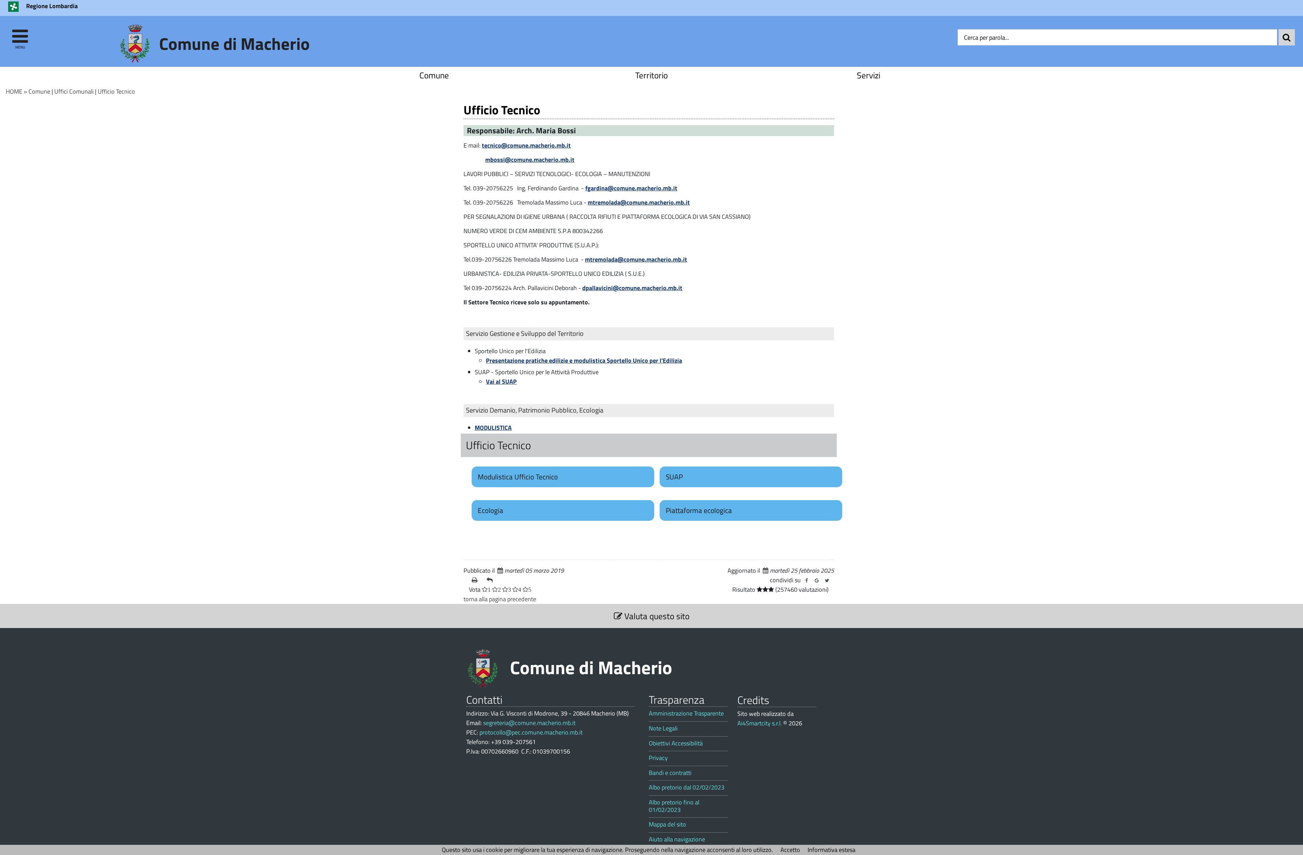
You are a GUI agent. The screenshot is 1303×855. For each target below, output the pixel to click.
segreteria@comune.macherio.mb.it (529, 722)
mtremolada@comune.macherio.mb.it (639, 202)
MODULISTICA (493, 427)
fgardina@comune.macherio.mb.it (631, 188)
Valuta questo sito (656, 616)
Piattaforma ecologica (699, 510)
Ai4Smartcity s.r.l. (759, 723)
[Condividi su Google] (816, 580)
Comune (434, 75)
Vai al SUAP (501, 381)
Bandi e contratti (670, 773)
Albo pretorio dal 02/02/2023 (686, 787)
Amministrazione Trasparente (686, 713)
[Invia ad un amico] (491, 580)
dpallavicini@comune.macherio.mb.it (632, 287)
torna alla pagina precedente (500, 599)
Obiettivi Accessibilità (676, 743)
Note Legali (663, 728)
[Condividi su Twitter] (827, 580)
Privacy (658, 758)
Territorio (651, 75)
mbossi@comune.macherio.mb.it (529, 159)
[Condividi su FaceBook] (806, 580)
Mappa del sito (667, 824)
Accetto (790, 849)
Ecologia (490, 510)
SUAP (674, 476)
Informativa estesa (831, 849)
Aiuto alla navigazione (677, 839)
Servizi (868, 75)
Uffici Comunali (74, 91)
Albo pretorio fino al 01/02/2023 (674, 806)
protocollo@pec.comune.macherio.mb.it (531, 732)
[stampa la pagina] (476, 580)
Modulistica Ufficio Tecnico (518, 476)
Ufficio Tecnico (116, 91)
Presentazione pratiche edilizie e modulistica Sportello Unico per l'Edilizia (584, 360)
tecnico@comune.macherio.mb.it (526, 145)
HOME (14, 91)
